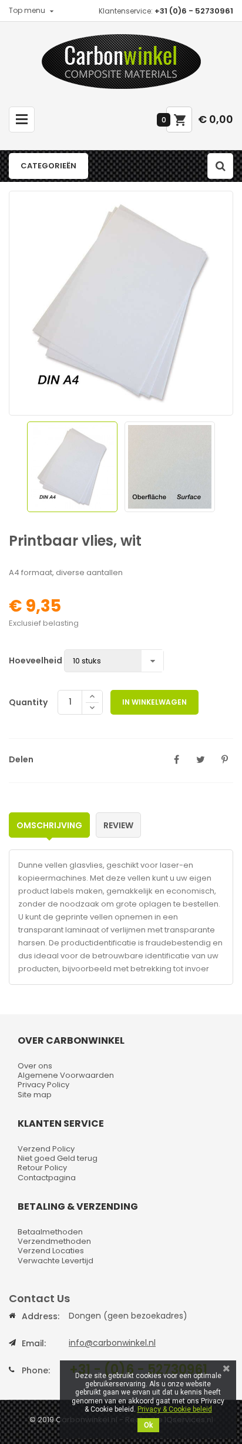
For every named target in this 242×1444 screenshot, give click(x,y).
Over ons (35, 1065)
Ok (148, 1425)
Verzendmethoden (54, 1241)
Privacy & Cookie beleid (174, 1409)
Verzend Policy (46, 1148)
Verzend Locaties (51, 1250)
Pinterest (224, 759)
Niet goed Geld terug (58, 1158)
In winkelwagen (154, 702)
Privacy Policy (43, 1084)
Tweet (200, 759)
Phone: (36, 1370)
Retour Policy (42, 1167)
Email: (34, 1343)
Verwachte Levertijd (55, 1260)
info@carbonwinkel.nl (112, 1343)
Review (118, 825)
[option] (72, 466)
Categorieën (48, 165)
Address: (40, 1316)
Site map (35, 1094)
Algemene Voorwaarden (66, 1075)
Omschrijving (49, 825)
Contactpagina (47, 1177)
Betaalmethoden (50, 1231)
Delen (176, 759)
